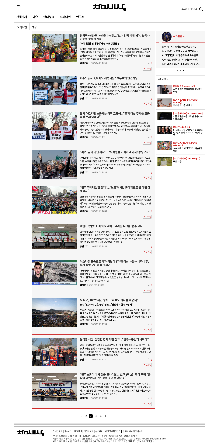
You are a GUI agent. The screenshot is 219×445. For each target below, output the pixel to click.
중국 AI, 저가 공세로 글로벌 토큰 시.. (175, 46)
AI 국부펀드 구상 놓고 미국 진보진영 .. (175, 51)
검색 (201, 9)
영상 (34, 27)
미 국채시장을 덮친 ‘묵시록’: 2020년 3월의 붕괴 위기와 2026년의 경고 (187, 131)
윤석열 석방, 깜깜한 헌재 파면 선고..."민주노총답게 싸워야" (114, 339)
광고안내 (78, 431)
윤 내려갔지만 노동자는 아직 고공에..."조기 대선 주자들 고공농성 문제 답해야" (115, 115)
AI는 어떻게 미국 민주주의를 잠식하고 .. (176, 64)
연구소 (80, 17)
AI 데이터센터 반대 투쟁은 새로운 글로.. (176, 55)
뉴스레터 (99, 431)
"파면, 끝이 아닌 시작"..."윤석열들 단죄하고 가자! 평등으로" (115, 152)
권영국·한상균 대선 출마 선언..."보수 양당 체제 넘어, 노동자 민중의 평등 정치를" (114, 37)
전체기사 (21, 17)
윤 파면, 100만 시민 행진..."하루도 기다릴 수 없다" (109, 300)
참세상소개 (57, 431)
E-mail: (137, 438)
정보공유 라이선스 (146, 441)
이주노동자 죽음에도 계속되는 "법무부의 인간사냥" (109, 78)
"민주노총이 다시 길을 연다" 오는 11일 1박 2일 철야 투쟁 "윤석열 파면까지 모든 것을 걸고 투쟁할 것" (115, 376)
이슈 (35, 17)
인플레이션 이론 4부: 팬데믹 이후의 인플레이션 (188, 116)
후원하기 (68, 431)
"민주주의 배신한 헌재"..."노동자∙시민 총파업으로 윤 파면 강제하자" (115, 189)
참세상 (109, 7)
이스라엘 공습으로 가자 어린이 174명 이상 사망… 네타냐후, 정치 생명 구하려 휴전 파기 (114, 263)
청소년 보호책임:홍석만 (132, 431)
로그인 (184, 9)
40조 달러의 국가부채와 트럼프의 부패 (187, 89)
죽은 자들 (186, 160)
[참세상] (30, 433)
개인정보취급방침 (113, 431)
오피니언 (65, 17)
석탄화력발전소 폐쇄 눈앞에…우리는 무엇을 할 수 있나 (111, 226)
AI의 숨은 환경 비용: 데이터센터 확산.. (176, 59)
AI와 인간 (173, 36)
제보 (193, 9)
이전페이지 (88, 431)
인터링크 (48, 17)
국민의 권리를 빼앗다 (185, 102)
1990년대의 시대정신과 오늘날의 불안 (187, 146)
